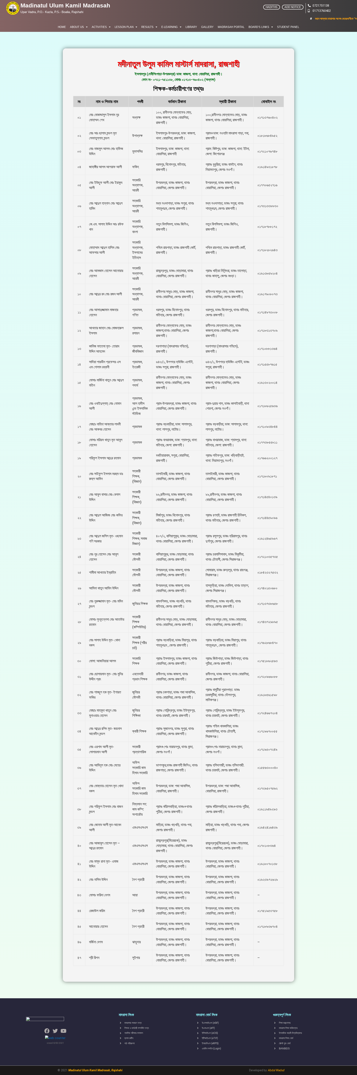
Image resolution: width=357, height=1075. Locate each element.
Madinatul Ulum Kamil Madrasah (65, 5)
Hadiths (271, 7)
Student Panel (288, 27)
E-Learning (169, 27)
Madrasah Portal (231, 27)
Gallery (207, 27)
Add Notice (292, 7)
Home (62, 27)
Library (191, 27)
